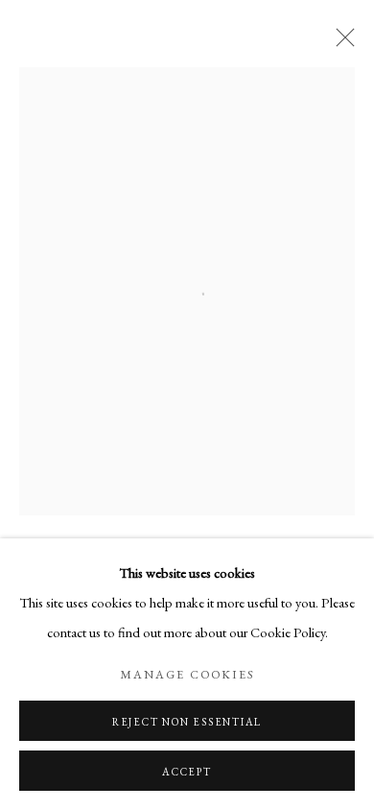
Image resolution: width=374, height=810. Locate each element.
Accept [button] (187, 771)
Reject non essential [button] (187, 721)
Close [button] (340, 43)
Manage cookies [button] (187, 674)
